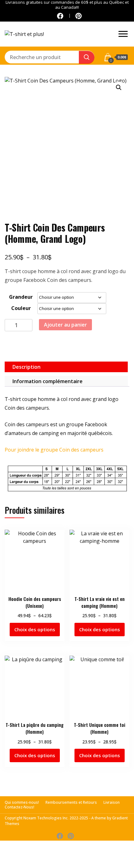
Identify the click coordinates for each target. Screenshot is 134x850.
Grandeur (21, 296)
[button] (118, 87)
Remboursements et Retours (71, 802)
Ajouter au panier (65, 324)
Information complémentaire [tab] (47, 381)
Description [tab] (26, 366)
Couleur (21, 308)
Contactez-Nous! (19, 807)
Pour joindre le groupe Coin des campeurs (54, 449)
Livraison (111, 802)
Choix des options (34, 629)
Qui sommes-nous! (22, 802)
